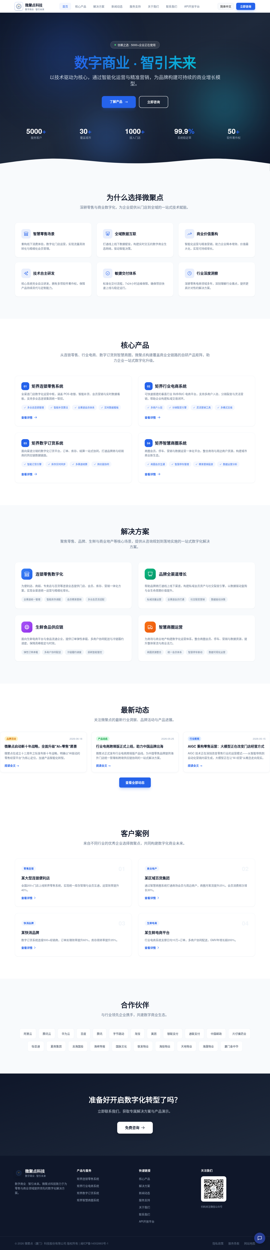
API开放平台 (192, 6)
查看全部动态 (135, 782)
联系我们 (171, 6)
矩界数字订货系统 (88, 1193)
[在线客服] (259, 1238)
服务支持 (135, 6)
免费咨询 (132, 1127)
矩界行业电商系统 (88, 1186)
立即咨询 (245, 6)
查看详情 (26, 417)
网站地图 (249, 1243)
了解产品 (119, 101)
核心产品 (80, 6)
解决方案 (98, 6)
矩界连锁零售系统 (88, 1179)
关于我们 (153, 6)
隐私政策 (218, 1243)
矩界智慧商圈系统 (88, 1200)
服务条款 (233, 1243)
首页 (65, 6)
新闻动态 (117, 6)
